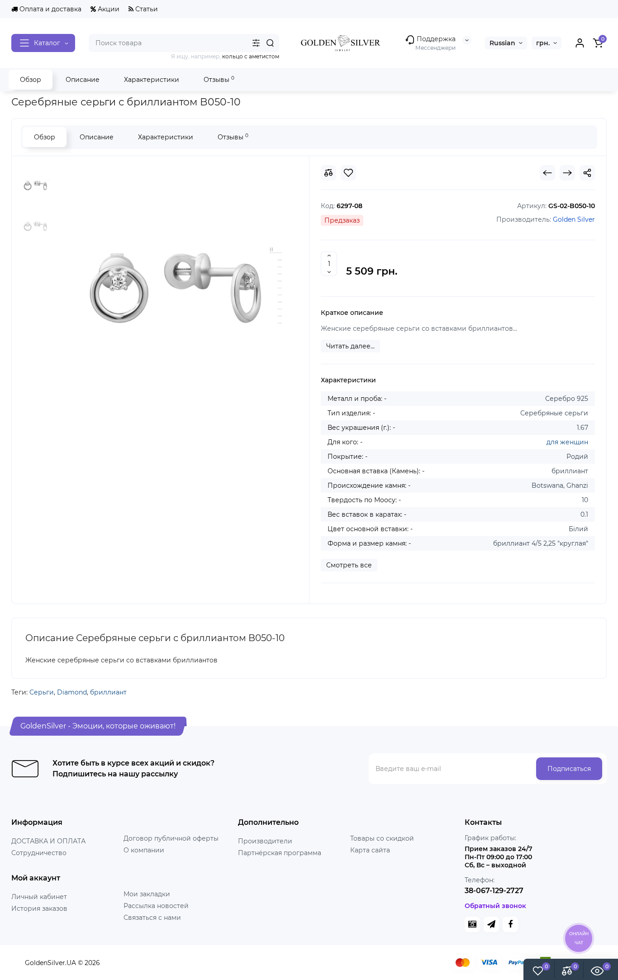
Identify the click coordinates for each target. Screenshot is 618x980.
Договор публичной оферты (171, 838)
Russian (502, 43)
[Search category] (256, 43)
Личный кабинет (39, 897)
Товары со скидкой (382, 838)
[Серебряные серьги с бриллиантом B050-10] (175, 288)
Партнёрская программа (279, 853)
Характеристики (151, 80)
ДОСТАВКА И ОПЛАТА (48, 841)
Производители (265, 841)
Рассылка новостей (156, 906)
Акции (107, 9)
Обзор (30, 80)
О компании (144, 850)
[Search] (270, 43)
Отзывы (219, 79)
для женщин (567, 442)
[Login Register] (579, 43)
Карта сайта (370, 850)
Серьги (41, 692)
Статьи (145, 9)
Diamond (72, 692)
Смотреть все (349, 565)
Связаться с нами (152, 917)
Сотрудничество (39, 853)
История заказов (39, 908)
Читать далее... (350, 346)
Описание (83, 80)
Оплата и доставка (49, 9)
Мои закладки (147, 894)
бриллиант (108, 692)
